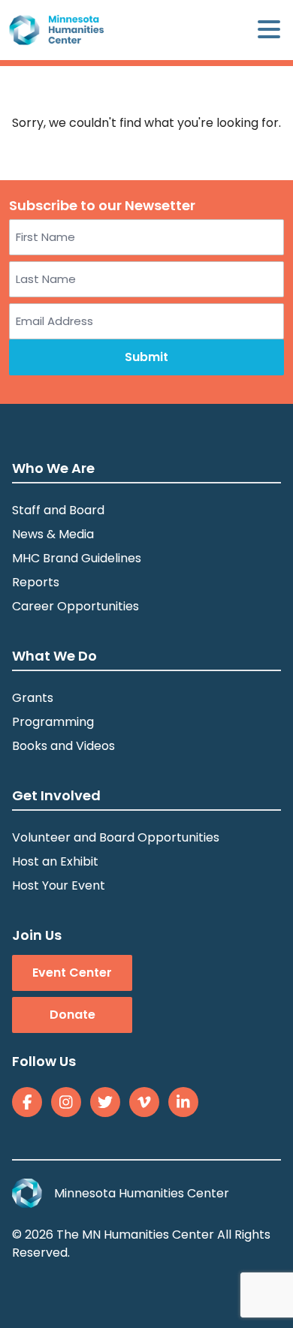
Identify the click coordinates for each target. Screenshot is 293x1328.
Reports (35, 582)
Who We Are (53, 468)
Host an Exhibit (55, 861)
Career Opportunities (75, 606)
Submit (146, 357)
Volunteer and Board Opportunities (115, 837)
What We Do (54, 655)
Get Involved (56, 795)
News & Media (53, 534)
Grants (32, 697)
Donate (72, 1014)
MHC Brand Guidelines (76, 558)
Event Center (72, 972)
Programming (53, 721)
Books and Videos (63, 745)
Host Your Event (58, 885)
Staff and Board (58, 510)
